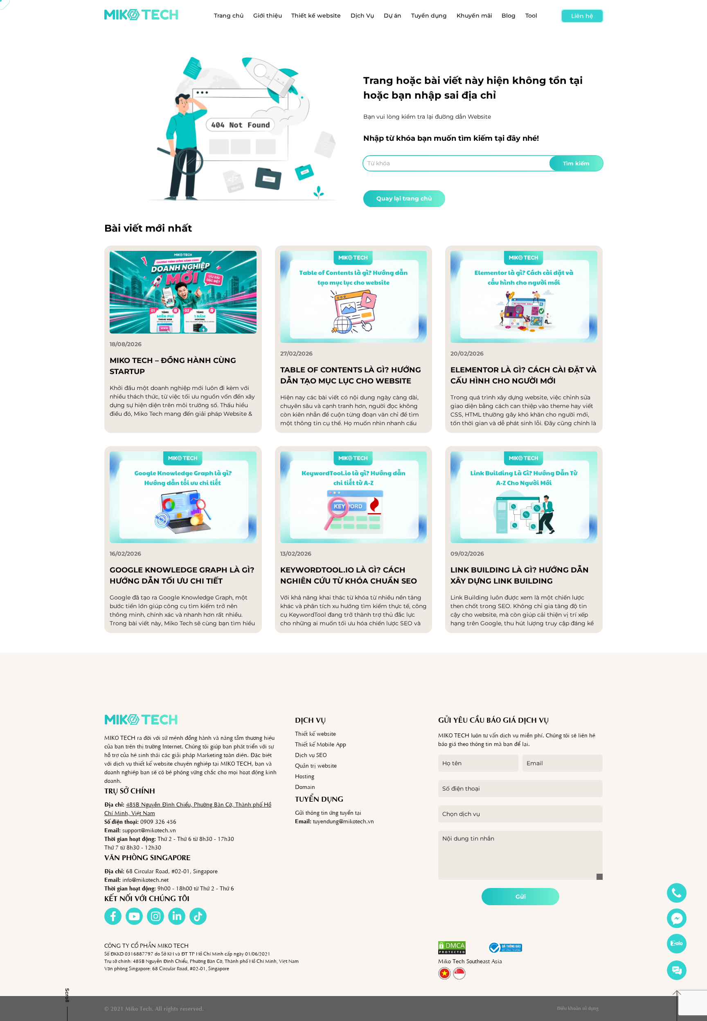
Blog (509, 15)
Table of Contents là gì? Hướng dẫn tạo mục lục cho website (350, 375)
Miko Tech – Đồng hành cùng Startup (173, 366)
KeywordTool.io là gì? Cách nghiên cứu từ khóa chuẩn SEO (348, 576)
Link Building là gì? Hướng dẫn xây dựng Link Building (519, 576)
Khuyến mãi (474, 15)
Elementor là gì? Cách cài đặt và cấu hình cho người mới (523, 375)
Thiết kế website (316, 15)
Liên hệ (582, 16)
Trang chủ (228, 15)
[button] (477, 947)
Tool (531, 15)
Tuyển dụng (429, 15)
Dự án (392, 15)
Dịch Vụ (362, 15)
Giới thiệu (267, 15)
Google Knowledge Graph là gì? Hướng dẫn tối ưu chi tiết (182, 576)
